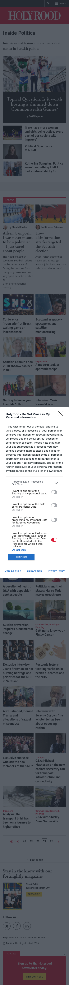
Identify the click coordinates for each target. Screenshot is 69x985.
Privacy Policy (56, 570)
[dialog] (34, 492)
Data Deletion (13, 570)
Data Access (34, 570)
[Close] (61, 414)
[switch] (54, 492)
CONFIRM (21, 557)
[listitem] (34, 483)
